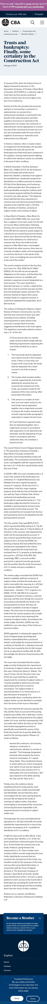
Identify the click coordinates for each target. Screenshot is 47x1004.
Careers (7, 970)
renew (28, 4)
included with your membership (29, 7)
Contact (7, 966)
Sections (15, 31)
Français (39, 14)
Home (6, 31)
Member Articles (27, 34)
